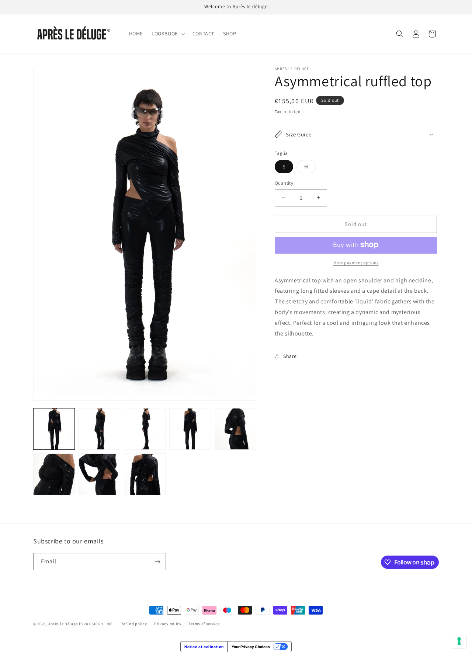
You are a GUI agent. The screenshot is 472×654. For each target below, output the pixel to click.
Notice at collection (204, 646)
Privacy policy (167, 623)
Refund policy (134, 623)
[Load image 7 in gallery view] (99, 474)
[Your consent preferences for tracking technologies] (459, 641)
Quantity (284, 183)
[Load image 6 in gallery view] (54, 474)
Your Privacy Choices (251, 646)
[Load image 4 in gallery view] (190, 429)
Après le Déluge (63, 623)
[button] (167, 33)
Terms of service (203, 623)
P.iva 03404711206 (96, 623)
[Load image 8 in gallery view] (145, 474)
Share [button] (290, 356)
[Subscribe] (157, 561)
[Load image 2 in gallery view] (99, 429)
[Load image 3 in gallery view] (145, 429)
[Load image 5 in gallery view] (235, 429)
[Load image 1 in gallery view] (54, 429)
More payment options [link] (356, 262)
